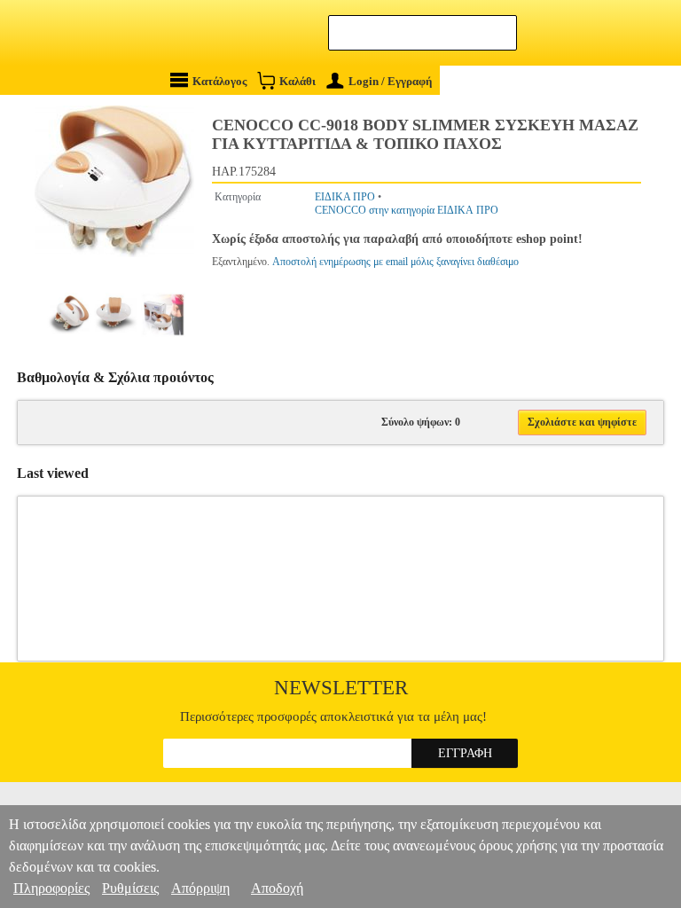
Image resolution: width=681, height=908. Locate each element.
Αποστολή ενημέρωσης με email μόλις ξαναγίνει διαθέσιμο (395, 261)
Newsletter (341, 688)
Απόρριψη (200, 888)
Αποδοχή (277, 888)
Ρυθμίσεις (130, 888)
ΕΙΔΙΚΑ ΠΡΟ (345, 197)
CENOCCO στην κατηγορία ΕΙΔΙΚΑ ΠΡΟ (406, 210)
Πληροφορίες (51, 888)
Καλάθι (297, 81)
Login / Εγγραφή (390, 81)
